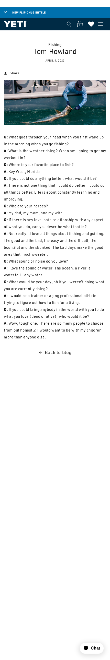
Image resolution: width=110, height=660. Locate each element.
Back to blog (58, 352)
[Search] (69, 24)
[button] (100, 24)
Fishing (54, 44)
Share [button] (15, 73)
